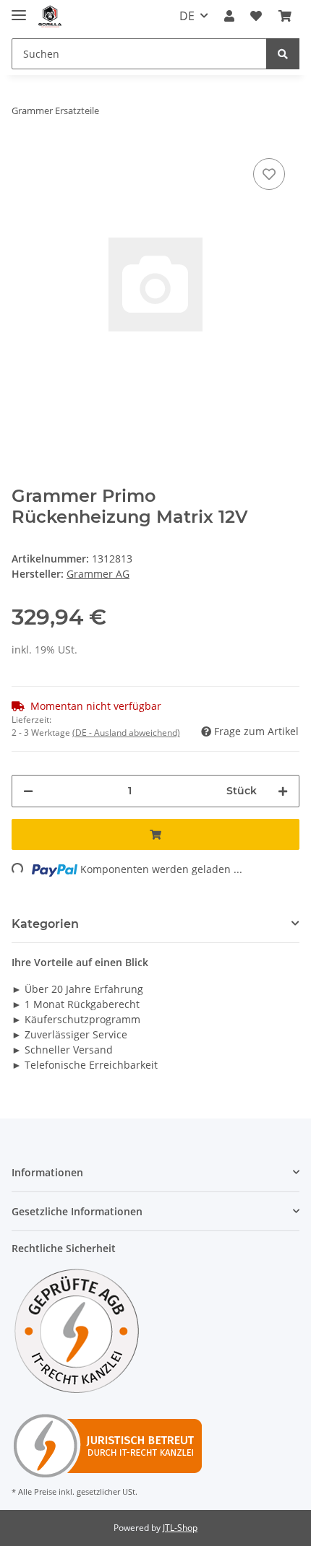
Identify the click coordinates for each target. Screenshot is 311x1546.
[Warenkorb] (284, 15)
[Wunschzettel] (256, 15)
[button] (229, 15)
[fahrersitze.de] (51, 16)
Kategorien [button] (45, 924)
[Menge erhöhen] (283, 791)
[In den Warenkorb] (155, 834)
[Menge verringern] (28, 791)
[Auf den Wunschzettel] (269, 174)
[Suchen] (282, 53)
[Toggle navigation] (19, 9)
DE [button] (187, 16)
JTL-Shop (180, 1527)
